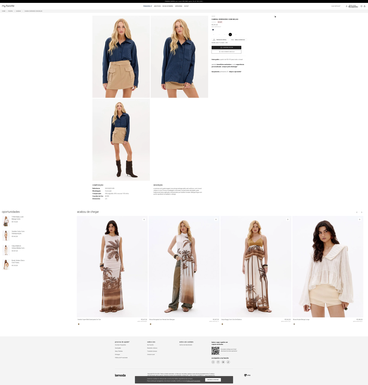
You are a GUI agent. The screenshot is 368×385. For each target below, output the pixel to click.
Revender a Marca (152, 348)
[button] (272, 16)
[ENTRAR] (352, 6)
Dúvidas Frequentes (120, 345)
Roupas (10, 11)
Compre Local (151, 354)
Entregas (117, 354)
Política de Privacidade (121, 357)
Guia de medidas (238, 39)
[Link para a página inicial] (3, 11)
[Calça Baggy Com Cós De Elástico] (256, 271)
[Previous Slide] (356, 212)
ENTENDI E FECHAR (213, 379)
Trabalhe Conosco (152, 351)
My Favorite (150, 345)
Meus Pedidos (119, 351)
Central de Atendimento (185, 345)
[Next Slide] (361, 212)
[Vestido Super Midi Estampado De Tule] (112, 271)
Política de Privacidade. (193, 381)
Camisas (18, 11)
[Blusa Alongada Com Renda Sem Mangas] (184, 271)
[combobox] (337, 6)
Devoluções (118, 348)
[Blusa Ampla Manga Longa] (327, 271)
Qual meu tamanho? (220, 39)
